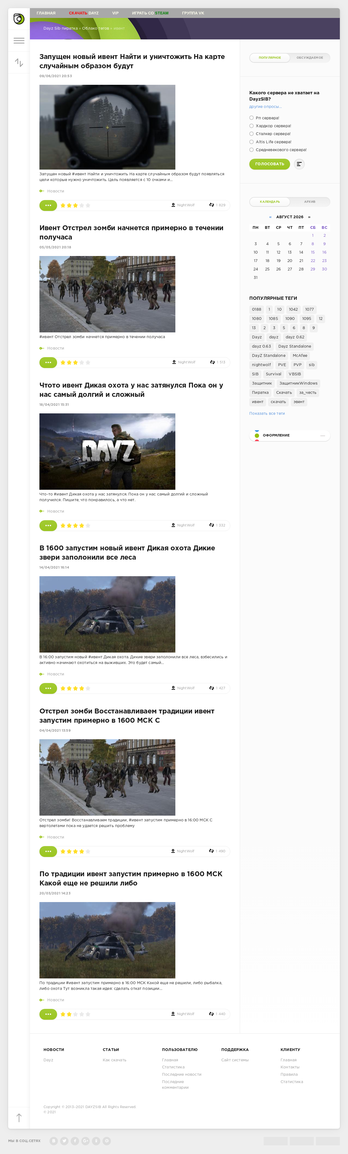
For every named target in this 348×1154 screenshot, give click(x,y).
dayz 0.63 (261, 346)
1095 (307, 318)
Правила (289, 1074)
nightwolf (261, 365)
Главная (46, 13)
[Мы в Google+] (85, 1141)
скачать (278, 402)
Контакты (290, 1067)
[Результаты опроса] (299, 164)
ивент (257, 402)
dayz (273, 337)
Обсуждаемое (310, 58)
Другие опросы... (265, 106)
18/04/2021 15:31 (54, 404)
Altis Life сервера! (273, 142)
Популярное (270, 58)
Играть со (150, 13)
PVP (298, 365)
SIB (255, 374)
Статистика (173, 1067)
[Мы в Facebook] (75, 1141)
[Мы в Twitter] (64, 1141)
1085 (273, 318)
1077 (309, 309)
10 (279, 309)
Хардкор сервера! (273, 126)
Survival (273, 374)
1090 (290, 318)
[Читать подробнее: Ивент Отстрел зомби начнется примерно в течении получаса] (48, 362)
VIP (115, 13)
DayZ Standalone (268, 355)
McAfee (300, 355)
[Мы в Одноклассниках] (96, 1141)
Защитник (262, 383)
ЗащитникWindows (298, 383)
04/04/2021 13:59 (55, 730)
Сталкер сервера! (273, 134)
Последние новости (181, 1074)
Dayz (84, 13)
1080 (257, 318)
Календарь (270, 202)
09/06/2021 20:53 (55, 76)
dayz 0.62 (295, 337)
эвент (299, 402)
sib (312, 365)
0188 (256, 309)
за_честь (307, 392)
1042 (293, 309)
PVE (282, 365)
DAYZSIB (93, 1107)
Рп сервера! (267, 118)
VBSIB (295, 374)
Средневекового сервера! (281, 150)
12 (320, 318)
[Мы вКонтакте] (53, 1141)
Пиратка (260, 392)
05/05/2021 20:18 (55, 247)
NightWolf (186, 205)
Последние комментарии (175, 1084)
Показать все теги (267, 413)
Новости (55, 191)
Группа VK (193, 13)
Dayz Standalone (294, 346)
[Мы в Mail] (106, 1141)
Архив (309, 202)
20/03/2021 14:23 (54, 893)
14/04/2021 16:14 (54, 567)
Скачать (284, 392)
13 (254, 328)
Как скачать (114, 1060)
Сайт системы (235, 1060)
